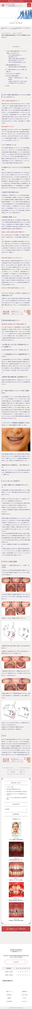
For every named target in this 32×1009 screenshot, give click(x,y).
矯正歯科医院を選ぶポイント (14, 65)
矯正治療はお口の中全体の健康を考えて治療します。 (17, 791)
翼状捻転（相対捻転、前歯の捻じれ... (16, 900)
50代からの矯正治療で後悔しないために (17, 62)
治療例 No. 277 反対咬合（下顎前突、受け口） (13, 727)
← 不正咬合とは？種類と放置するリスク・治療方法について (8, 767)
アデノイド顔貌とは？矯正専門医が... (16, 839)
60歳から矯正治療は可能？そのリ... (16, 860)
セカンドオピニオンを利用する (14, 73)
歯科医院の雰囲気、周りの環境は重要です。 (18, 67)
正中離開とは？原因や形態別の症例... (16, 920)
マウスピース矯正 (10, 787)
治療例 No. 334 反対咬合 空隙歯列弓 (11, 729)
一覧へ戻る (12, 772)
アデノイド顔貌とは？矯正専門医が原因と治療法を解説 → (24, 767)
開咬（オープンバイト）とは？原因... (16, 880)
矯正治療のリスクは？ (13, 57)
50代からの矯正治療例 (12, 76)
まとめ (8, 86)
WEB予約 (16, 962)
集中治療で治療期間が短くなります (14, 789)
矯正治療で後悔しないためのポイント (16, 60)
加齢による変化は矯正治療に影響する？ (17, 58)
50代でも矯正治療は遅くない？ (15, 55)
